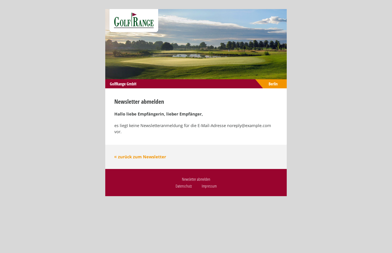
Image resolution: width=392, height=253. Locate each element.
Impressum (209, 186)
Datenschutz (184, 186)
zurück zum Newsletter (142, 156)
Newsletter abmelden (196, 179)
